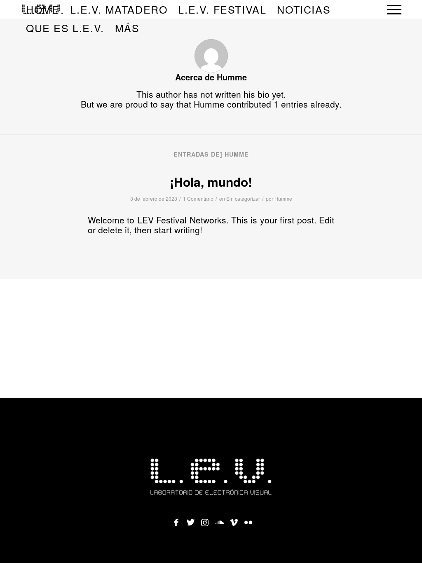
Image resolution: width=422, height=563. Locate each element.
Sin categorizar (243, 198)
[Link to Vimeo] (233, 520)
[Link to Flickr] (248, 520)
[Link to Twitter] (190, 520)
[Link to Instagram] (205, 520)
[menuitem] (119, 9)
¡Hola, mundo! (211, 181)
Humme (283, 198)
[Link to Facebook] (176, 520)
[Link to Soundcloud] (219, 520)
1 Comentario (198, 198)
